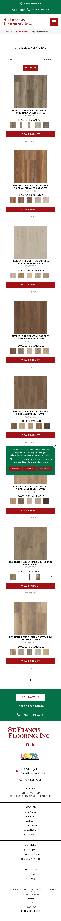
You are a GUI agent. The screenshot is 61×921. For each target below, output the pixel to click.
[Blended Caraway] (30, 392)
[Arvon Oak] (21, 200)
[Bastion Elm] (30, 618)
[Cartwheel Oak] (37, 576)
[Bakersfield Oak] (30, 543)
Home (5, 32)
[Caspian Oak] (29, 125)
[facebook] (27, 745)
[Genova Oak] (46, 275)
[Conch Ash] (29, 501)
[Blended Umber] (47, 426)
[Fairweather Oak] (29, 200)
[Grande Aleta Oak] (30, 317)
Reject (29, 469)
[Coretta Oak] (21, 275)
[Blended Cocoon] (22, 426)
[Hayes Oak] (37, 200)
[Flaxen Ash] (37, 501)
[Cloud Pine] (30, 242)
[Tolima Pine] (46, 200)
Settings (44, 469)
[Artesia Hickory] (30, 91)
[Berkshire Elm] (29, 651)
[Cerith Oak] (21, 501)
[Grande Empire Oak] (29, 350)
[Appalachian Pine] (30, 166)
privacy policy (31, 459)
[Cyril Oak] (29, 275)
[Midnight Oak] (46, 501)
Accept (15, 469)
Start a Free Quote (30, 706)
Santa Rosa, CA (33, 3)
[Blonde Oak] (13, 501)
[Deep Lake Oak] (37, 125)
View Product (30, 134)
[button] (30, 697)
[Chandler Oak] (46, 576)
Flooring (13, 32)
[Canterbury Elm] (46, 651)
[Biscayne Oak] (29, 576)
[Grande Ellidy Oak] (21, 350)
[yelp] (32, 745)
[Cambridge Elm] (37, 651)
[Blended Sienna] (38, 426)
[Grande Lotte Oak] (46, 350)
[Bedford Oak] (21, 651)
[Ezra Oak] (37, 275)
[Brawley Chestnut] (21, 125)
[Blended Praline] (30, 426)
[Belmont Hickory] (21, 576)
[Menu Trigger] (54, 22)
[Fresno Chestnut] (46, 125)
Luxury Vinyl (23, 32)
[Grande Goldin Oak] (37, 350)
